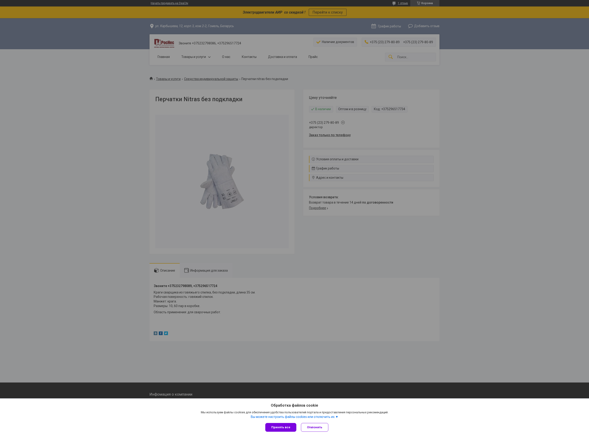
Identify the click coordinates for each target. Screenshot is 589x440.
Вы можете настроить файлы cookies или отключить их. (293, 417)
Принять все (280, 427)
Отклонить (314, 427)
